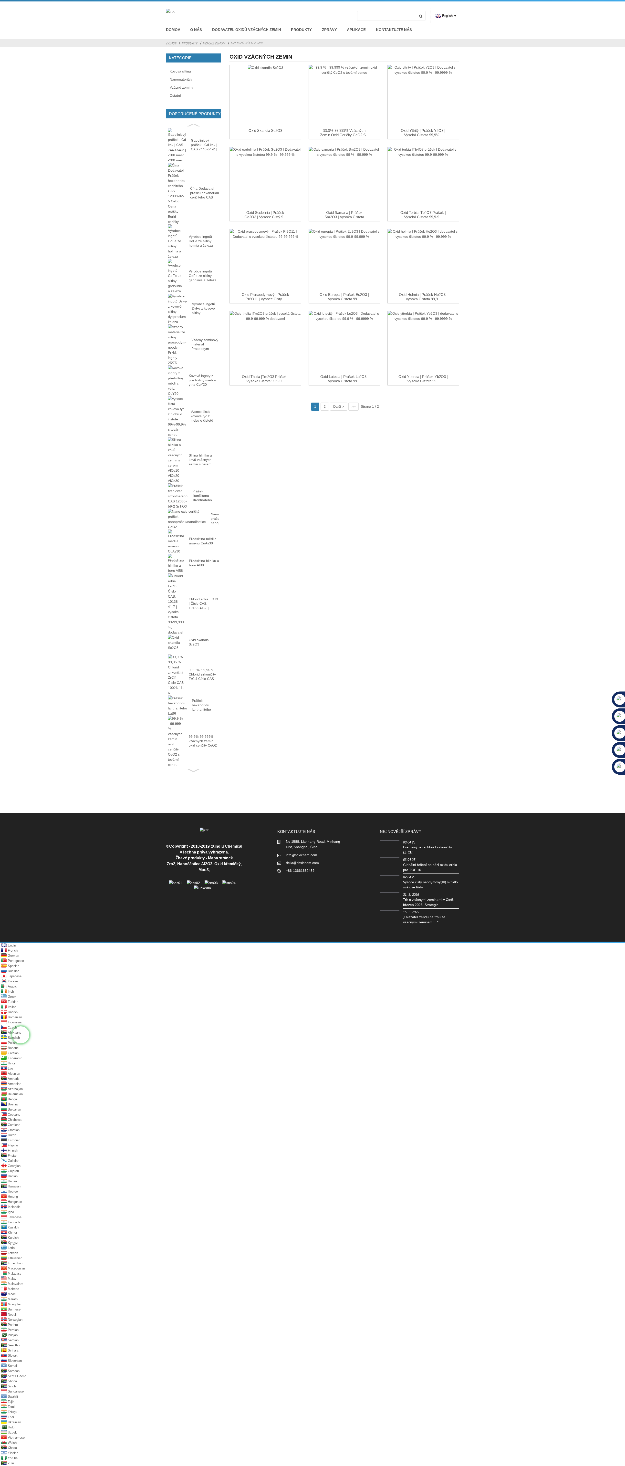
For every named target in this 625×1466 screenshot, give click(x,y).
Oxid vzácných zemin (246, 43)
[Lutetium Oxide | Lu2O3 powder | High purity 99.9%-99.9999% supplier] (344, 342)
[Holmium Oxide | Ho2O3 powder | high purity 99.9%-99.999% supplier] (423, 260)
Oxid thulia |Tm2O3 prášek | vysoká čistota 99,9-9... (265, 378)
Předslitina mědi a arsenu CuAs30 (203, 541)
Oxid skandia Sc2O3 (199, 642)
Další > (338, 406)
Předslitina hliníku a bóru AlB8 (204, 563)
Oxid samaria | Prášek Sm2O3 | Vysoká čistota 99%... (344, 216)
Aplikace (356, 30)
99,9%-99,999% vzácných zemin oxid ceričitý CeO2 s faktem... (203, 741)
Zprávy (329, 30)
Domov (173, 30)
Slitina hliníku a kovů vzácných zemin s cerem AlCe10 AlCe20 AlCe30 (200, 459)
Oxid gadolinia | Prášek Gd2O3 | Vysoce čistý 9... (265, 214)
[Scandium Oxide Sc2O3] (265, 96)
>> (353, 406)
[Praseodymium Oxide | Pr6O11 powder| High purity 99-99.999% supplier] (265, 260)
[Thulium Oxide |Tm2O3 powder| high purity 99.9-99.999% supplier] (265, 342)
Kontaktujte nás (394, 30)
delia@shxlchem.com (302, 863)
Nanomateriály (181, 79)
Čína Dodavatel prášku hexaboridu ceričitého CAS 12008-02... (204, 193)
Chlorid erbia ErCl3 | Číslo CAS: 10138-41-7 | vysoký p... (203, 603)
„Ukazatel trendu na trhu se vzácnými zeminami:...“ (424, 919)
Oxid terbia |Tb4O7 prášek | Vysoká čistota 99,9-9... (423, 214)
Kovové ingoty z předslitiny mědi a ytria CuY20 (202, 380)
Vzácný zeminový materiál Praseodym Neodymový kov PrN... (204, 344)
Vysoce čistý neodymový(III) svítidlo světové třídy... (430, 884)
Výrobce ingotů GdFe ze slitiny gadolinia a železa (203, 275)
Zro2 (171, 864)
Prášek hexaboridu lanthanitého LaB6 (201, 705)
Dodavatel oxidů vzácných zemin (246, 30)
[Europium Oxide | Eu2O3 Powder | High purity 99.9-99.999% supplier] (344, 260)
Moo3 (203, 870)
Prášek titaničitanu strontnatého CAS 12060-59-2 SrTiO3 (205, 495)
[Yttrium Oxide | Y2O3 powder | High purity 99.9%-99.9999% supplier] (423, 96)
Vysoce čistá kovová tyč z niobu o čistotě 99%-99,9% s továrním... (202, 416)
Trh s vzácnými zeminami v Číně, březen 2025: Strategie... (428, 902)
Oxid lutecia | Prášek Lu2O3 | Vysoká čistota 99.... (344, 378)
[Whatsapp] (20, 1034)
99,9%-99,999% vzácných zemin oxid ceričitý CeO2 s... (344, 132)
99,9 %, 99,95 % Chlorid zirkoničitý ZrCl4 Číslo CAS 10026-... (202, 674)
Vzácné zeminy (214, 43)
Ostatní (175, 95)
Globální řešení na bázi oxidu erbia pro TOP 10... (430, 867)
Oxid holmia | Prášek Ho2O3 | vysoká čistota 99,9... (423, 296)
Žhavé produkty (190, 858)
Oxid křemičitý (227, 864)
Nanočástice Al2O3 (194, 864)
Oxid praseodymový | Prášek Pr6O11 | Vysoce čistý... (265, 296)
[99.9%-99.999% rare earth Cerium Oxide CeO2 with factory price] (344, 96)
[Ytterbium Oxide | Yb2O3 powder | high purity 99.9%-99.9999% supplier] (423, 342)
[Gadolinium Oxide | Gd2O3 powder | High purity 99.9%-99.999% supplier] (265, 178)
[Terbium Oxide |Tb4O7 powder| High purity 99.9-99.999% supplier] (423, 178)
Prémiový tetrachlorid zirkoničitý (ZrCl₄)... (427, 849)
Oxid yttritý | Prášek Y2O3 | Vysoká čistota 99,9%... (423, 132)
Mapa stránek (220, 858)
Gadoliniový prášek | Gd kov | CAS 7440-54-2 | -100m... (204, 144)
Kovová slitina (180, 71)
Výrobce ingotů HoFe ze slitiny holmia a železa (201, 241)
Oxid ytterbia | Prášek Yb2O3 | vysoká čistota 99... (423, 378)
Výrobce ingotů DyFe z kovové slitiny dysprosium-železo (203, 308)
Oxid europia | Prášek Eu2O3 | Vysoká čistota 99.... (344, 296)
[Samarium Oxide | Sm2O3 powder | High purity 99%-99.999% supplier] (344, 178)
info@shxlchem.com (301, 855)
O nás (196, 30)
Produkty (301, 30)
